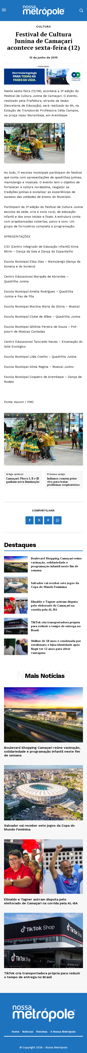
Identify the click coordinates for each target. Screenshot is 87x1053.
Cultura (43, 26)
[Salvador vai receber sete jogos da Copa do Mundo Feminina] (16, 585)
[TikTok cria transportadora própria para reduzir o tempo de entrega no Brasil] (16, 626)
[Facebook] (29, 520)
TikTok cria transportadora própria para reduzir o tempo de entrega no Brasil (56, 626)
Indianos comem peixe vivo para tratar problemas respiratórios (63, 482)
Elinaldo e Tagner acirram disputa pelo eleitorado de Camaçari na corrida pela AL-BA (54, 605)
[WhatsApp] (57, 520)
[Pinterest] (48, 520)
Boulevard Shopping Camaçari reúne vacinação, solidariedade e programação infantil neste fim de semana (56, 564)
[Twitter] (39, 520)
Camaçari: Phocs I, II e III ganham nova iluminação (22, 480)
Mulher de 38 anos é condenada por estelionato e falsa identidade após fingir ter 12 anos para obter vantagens (56, 647)
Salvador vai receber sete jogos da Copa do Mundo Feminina (55, 585)
